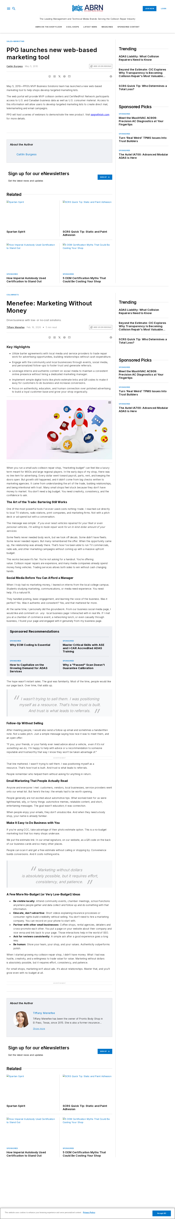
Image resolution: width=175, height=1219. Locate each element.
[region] (87, 1213)
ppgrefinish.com (100, 114)
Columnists (13, 295)
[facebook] (49, 76)
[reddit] (64, 76)
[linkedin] (54, 76)
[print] (111, 76)
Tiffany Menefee (15, 327)
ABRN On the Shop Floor (48, 27)
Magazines (107, 27)
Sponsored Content (128, 27)
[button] (9, 9)
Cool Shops (72, 27)
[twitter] (59, 76)
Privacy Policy (89, 1212)
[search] (14, 9)
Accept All (161, 1213)
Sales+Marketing (15, 41)
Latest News (90, 27)
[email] (69, 76)
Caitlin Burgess (15, 66)
